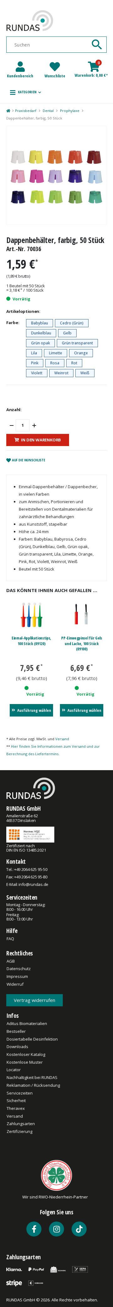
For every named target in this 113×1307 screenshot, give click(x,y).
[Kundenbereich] (20, 66)
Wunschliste (55, 76)
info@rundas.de (33, 884)
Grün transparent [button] (77, 343)
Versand (62, 738)
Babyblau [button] (39, 323)
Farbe (12, 322)
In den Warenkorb (41, 440)
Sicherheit (16, 1100)
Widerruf (15, 984)
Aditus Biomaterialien (27, 1023)
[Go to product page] (31, 615)
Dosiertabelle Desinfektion (32, 1039)
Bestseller (16, 1031)
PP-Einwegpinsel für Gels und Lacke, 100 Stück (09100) (81, 643)
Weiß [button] (84, 373)
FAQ (10, 938)
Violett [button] (36, 373)
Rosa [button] (54, 363)
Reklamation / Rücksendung (33, 1085)
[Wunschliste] (55, 66)
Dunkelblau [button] (41, 333)
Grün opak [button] (40, 343)
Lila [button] (34, 353)
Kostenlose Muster (25, 1062)
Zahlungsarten (21, 1123)
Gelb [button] (67, 333)
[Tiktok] (79, 1229)
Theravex (16, 1108)
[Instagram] (56, 1229)
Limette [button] (55, 353)
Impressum (17, 976)
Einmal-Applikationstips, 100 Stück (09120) (31, 640)
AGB (11, 961)
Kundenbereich (20, 76)
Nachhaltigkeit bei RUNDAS (32, 1077)
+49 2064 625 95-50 (30, 869)
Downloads (17, 1046)
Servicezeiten (21, 897)
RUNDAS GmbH (23, 808)
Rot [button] (74, 363)
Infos (12, 1015)
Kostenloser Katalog (26, 1054)
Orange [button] (81, 353)
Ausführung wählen (34, 710)
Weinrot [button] (61, 373)
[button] (25, 92)
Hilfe (12, 930)
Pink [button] (34, 363)
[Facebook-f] (33, 1229)
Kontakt (16, 861)
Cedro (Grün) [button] (71, 323)
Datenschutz (19, 968)
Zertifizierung (19, 1131)
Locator (14, 1069)
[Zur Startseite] (8, 110)
